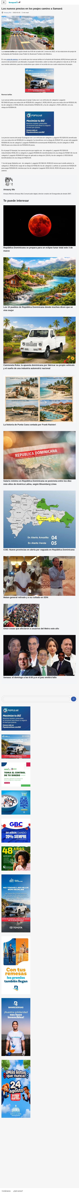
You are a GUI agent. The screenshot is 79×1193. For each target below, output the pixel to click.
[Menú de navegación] (3, 2)
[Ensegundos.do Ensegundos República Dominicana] (14, 2)
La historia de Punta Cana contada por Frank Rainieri (29, 424)
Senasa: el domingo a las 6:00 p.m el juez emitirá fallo (30, 677)
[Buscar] (73, 699)
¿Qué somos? (18, 1191)
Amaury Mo (7, 12)
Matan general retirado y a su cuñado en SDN (25, 597)
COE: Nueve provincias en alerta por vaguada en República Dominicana (38, 549)
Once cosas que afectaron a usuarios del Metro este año (31, 628)
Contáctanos (6, 1191)
